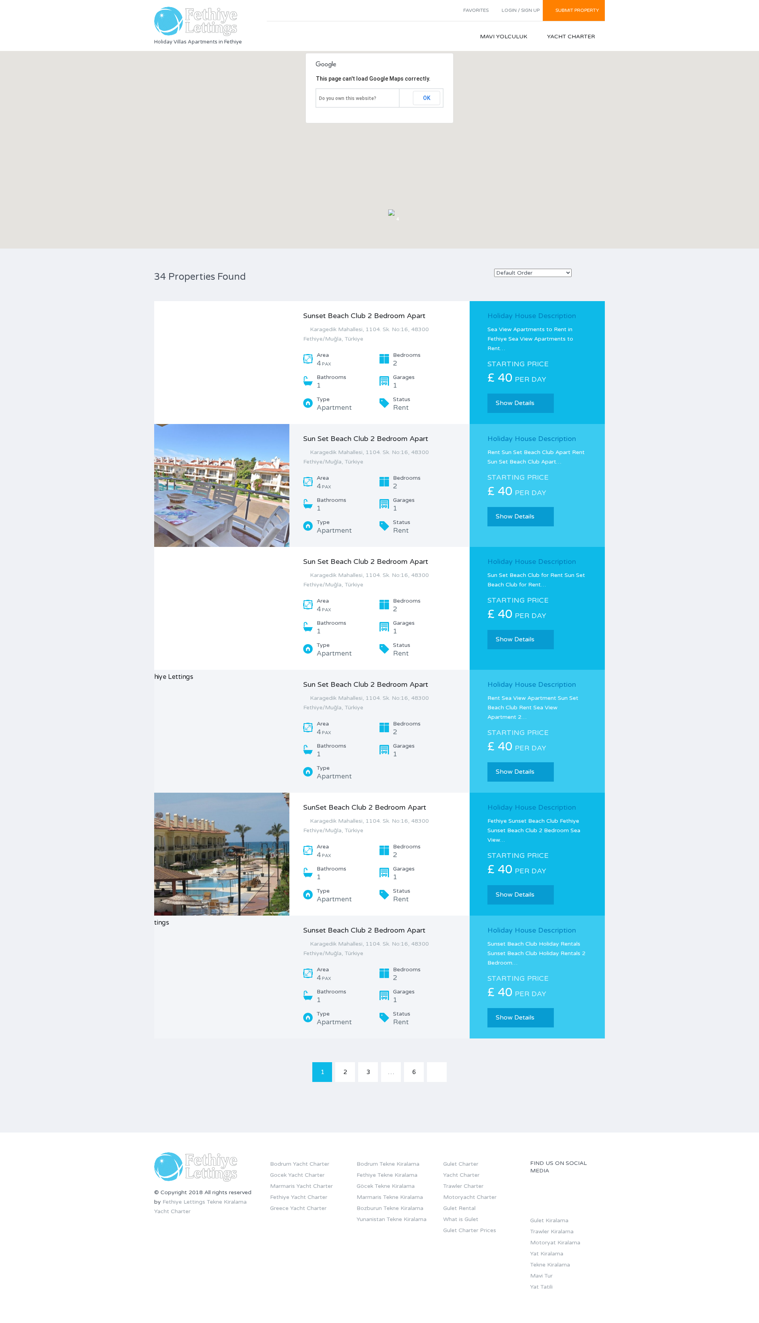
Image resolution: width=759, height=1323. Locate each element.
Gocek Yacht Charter (297, 1175)
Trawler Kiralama (552, 1231)
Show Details (515, 403)
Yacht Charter (571, 36)
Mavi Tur (541, 1275)
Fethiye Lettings (183, 1202)
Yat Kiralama (546, 1253)
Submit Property (577, 10)
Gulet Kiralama (549, 1220)
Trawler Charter (463, 1186)
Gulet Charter (460, 1164)
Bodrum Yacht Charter (299, 1164)
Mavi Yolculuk (503, 36)
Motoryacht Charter (470, 1197)
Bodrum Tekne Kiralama (388, 1164)
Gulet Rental (459, 1208)
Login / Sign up (521, 10)
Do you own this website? (347, 98)
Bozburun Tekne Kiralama (390, 1208)
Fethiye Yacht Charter (298, 1197)
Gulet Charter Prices (469, 1230)
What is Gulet (460, 1219)
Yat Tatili (541, 1286)
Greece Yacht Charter (298, 1208)
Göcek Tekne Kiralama (386, 1186)
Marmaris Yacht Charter (301, 1186)
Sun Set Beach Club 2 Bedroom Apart (365, 438)
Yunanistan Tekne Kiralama (392, 1219)
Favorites (476, 10)
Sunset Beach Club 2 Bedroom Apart (364, 315)
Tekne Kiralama (227, 1202)
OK (426, 98)
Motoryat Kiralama (555, 1242)
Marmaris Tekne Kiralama (390, 1197)
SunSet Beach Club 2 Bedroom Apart (364, 807)
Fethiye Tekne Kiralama (387, 1175)
